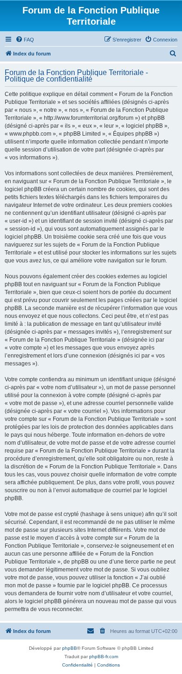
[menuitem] (24, 39)
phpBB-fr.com (103, 656)
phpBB (69, 648)
